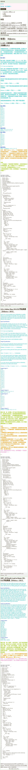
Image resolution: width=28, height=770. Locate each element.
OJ (22, 25)
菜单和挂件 (3, 9)
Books (4, 14)
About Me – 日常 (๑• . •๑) (9, 11)
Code (4, 13)
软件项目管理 (6, 35)
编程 (23, 30)
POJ (1, 26)
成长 (16, 28)
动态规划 (3, 28)
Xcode (20, 26)
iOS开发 (19, 23)
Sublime (10, 26)
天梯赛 (8, 28)
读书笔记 (15, 33)
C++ (5, 23)
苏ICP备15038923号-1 (14, 768)
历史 (6, 28)
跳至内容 (3, 1)
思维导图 (12, 28)
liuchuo (2, 3)
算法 (20, 31)
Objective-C (18, 25)
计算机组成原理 (9, 33)
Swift (13, 27)
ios (16, 23)
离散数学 (15, 30)
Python (5, 27)
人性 (23, 26)
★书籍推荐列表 (7, 16)
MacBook (13, 25)
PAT (24, 25)
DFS (7, 23)
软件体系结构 (23, 33)
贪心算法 (19, 33)
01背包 (2, 23)
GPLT (13, 23)
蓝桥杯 (3, 33)
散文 (23, 28)
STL (8, 26)
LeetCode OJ (6, 25)
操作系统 (19, 28)
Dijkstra (9, 23)
